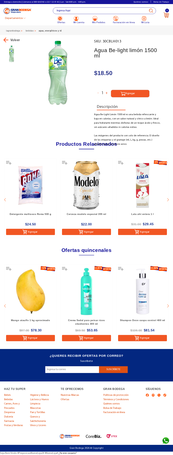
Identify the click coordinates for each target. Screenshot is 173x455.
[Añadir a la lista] (9, 164)
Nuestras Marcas (70, 395)
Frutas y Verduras (13, 425)
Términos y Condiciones (116, 399)
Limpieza (35, 403)
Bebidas (8, 399)
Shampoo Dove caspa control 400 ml (142, 320)
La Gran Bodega (17, 11)
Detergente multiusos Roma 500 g (30, 214)
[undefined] (57, 73)
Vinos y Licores (38, 425)
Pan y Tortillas (37, 412)
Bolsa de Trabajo (161, 2)
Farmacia (9, 421)
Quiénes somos (140, 2)
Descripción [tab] (107, 107)
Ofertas (65, 399)
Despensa (9, 412)
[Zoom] (11, 54)
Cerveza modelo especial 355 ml (86, 214)
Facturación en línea (114, 412)
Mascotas (35, 408)
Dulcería (8, 416)
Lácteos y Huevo (39, 399)
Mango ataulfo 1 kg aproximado (30, 320)
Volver (15, 40)
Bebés (7, 395)
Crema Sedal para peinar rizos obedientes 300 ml (86, 322)
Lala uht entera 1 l (142, 214)
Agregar (33, 232)
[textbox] (104, 10)
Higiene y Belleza (39, 395)
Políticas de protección (116, 395)
